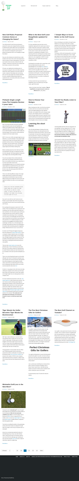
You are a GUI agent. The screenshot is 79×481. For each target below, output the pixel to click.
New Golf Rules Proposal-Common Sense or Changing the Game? (12, 37)
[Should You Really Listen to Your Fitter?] (65, 116)
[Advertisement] (39, 20)
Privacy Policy (67, 456)
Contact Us (22, 456)
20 (21, 450)
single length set (17, 417)
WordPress (11, 477)
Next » (41, 450)
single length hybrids (16, 232)
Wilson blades (8, 419)
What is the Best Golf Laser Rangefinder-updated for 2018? (39, 37)
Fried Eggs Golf (72, 342)
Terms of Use (74, 456)
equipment (23, 5)
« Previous (4, 450)
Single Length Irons (46, 5)
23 (32, 450)
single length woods (13, 245)
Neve (2, 477)
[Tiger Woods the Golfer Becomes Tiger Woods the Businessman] (13, 327)
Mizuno (9, 416)
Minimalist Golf (34, 5)
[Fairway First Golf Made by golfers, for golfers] (6, 6)
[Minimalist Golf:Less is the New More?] (13, 399)
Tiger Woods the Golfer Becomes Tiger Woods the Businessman (12, 312)
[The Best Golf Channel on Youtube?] (65, 323)
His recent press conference (16, 354)
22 (29, 450)
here (43, 66)
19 (17, 450)
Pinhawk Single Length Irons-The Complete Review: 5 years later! (13, 102)
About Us (28, 456)
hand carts (14, 438)
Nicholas (5, 41)
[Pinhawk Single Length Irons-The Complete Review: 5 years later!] (13, 115)
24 (36, 450)
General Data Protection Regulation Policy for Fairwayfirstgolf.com (47, 456)
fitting (57, 5)
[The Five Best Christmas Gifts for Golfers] (39, 322)
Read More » (5, 82)
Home (17, 456)
